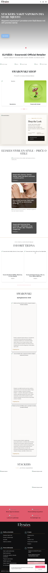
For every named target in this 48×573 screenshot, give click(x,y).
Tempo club (30, 539)
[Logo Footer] (24, 525)
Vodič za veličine (7, 541)
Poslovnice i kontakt (32, 541)
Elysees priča (30, 535)
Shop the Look (35, 121)
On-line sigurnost (7, 565)
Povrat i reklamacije (8, 537)
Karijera (29, 543)
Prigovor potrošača (8, 558)
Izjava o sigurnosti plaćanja (9, 563)
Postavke (40, 569)
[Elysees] (5, 2)
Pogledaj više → (16, 349)
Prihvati (40, 566)
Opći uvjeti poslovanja (8, 551)
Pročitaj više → (16, 180)
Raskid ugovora (7, 561)
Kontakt (5, 539)
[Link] (43, 2)
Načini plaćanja (7, 553)
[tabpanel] (24, 25)
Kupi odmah (5, 36)
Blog (28, 537)
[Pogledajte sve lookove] (13, 129)
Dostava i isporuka (7, 535)
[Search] (41, 2)
